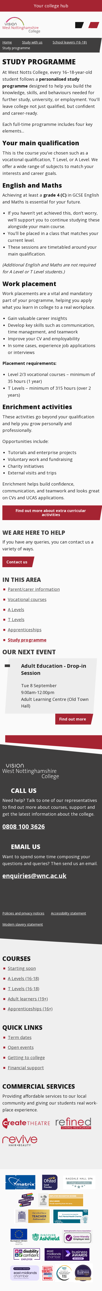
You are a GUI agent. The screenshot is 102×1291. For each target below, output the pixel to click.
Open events (21, 1047)
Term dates (20, 1037)
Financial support (26, 1067)
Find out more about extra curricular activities (51, 512)
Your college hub (51, 6)
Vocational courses (27, 599)
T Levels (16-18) (23, 988)
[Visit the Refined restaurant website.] (76, 1126)
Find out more (72, 719)
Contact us (16, 562)
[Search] (78, 25)
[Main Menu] (94, 25)
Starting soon (22, 968)
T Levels (16, 619)
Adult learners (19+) (28, 999)
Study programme (27, 640)
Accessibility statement (68, 913)
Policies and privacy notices (23, 913)
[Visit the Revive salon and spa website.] (22, 1143)
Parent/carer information (34, 589)
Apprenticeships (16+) (30, 1009)
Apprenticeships (25, 629)
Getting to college (26, 1057)
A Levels (16, 609)
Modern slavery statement (22, 924)
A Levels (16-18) (23, 978)
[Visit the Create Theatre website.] (29, 1126)
